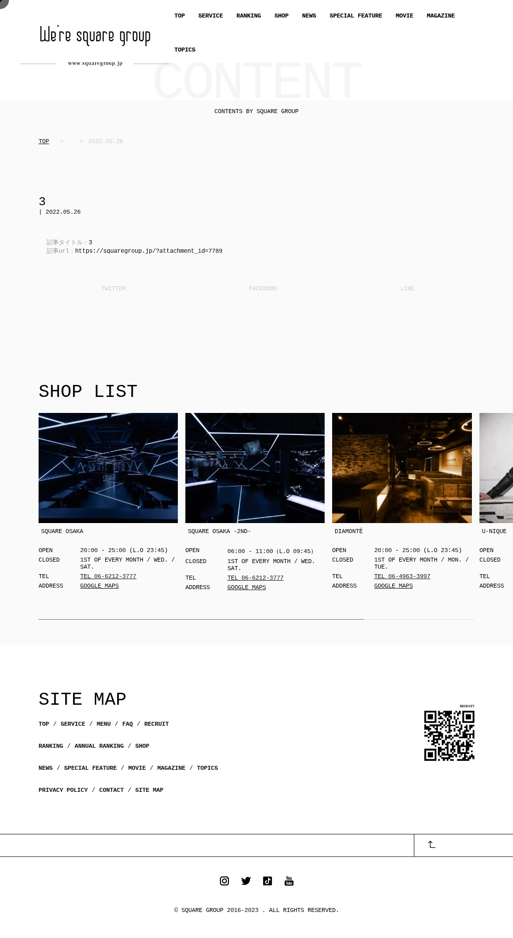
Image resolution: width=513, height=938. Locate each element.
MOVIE (404, 16)
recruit (156, 724)
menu (104, 724)
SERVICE (210, 16)
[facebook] (262, 288)
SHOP (282, 16)
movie (137, 768)
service (73, 724)
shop (142, 746)
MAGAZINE (441, 16)
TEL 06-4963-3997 (402, 576)
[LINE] (406, 288)
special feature (90, 768)
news (46, 768)
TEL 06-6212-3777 (108, 576)
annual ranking (99, 746)
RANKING (248, 16)
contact (111, 790)
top (44, 724)
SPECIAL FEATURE (356, 16)
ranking (51, 746)
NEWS (309, 16)
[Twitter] (112, 288)
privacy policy (63, 790)
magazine (171, 768)
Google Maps (99, 586)
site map (149, 790)
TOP (179, 16)
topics (207, 768)
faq (127, 724)
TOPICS (184, 50)
